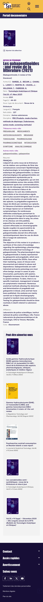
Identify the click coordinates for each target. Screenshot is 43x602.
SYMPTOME (8, 146)
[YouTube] (22, 578)
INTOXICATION (30, 143)
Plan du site (7, 596)
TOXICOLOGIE (9, 139)
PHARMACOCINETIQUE (12, 143)
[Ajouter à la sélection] (4, 50)
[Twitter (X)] (16, 578)
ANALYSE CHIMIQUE (23, 146)
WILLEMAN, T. (8, 88)
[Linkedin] (10, 578)
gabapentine (24, 153)
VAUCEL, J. (30, 85)
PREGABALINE (9, 131)
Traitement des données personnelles (17, 586)
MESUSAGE (28, 135)
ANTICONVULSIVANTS (12, 135)
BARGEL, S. (17, 82)
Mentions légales (9, 591)
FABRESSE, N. (21, 88)
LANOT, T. (10, 85)
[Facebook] (5, 578)
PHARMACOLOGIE (24, 139)
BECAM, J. (27, 82)
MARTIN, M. (20, 85)
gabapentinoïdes (10, 153)
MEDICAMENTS (23, 131)
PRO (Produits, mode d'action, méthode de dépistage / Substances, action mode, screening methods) (20, 121)
